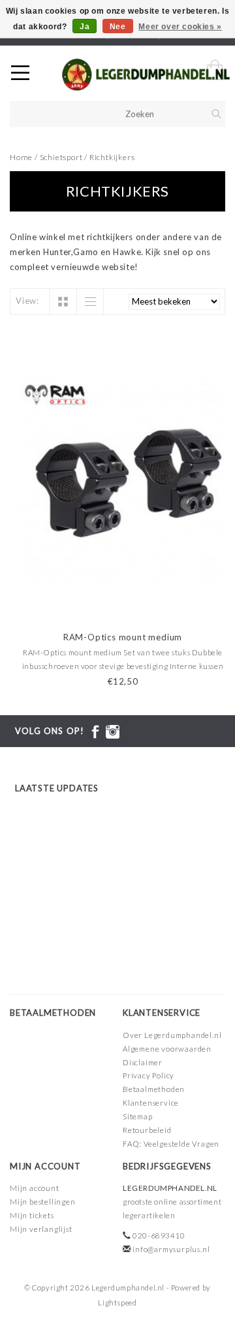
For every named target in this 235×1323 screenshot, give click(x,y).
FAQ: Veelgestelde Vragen (171, 1143)
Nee (118, 26)
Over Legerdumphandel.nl (172, 1035)
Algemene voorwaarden (167, 1048)
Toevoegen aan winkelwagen (123, 608)
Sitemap (138, 1116)
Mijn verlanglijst (41, 1229)
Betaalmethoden (154, 1089)
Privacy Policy (148, 1075)
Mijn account (34, 1188)
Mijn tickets (32, 1215)
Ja (84, 26)
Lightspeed (117, 1302)
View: (27, 300)
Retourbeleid (147, 1130)
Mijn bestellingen (43, 1201)
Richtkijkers (112, 157)
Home (21, 157)
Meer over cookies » (179, 26)
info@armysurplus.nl (171, 1249)
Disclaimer (143, 1062)
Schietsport (62, 157)
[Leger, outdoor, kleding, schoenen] (146, 75)
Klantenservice (151, 1102)
